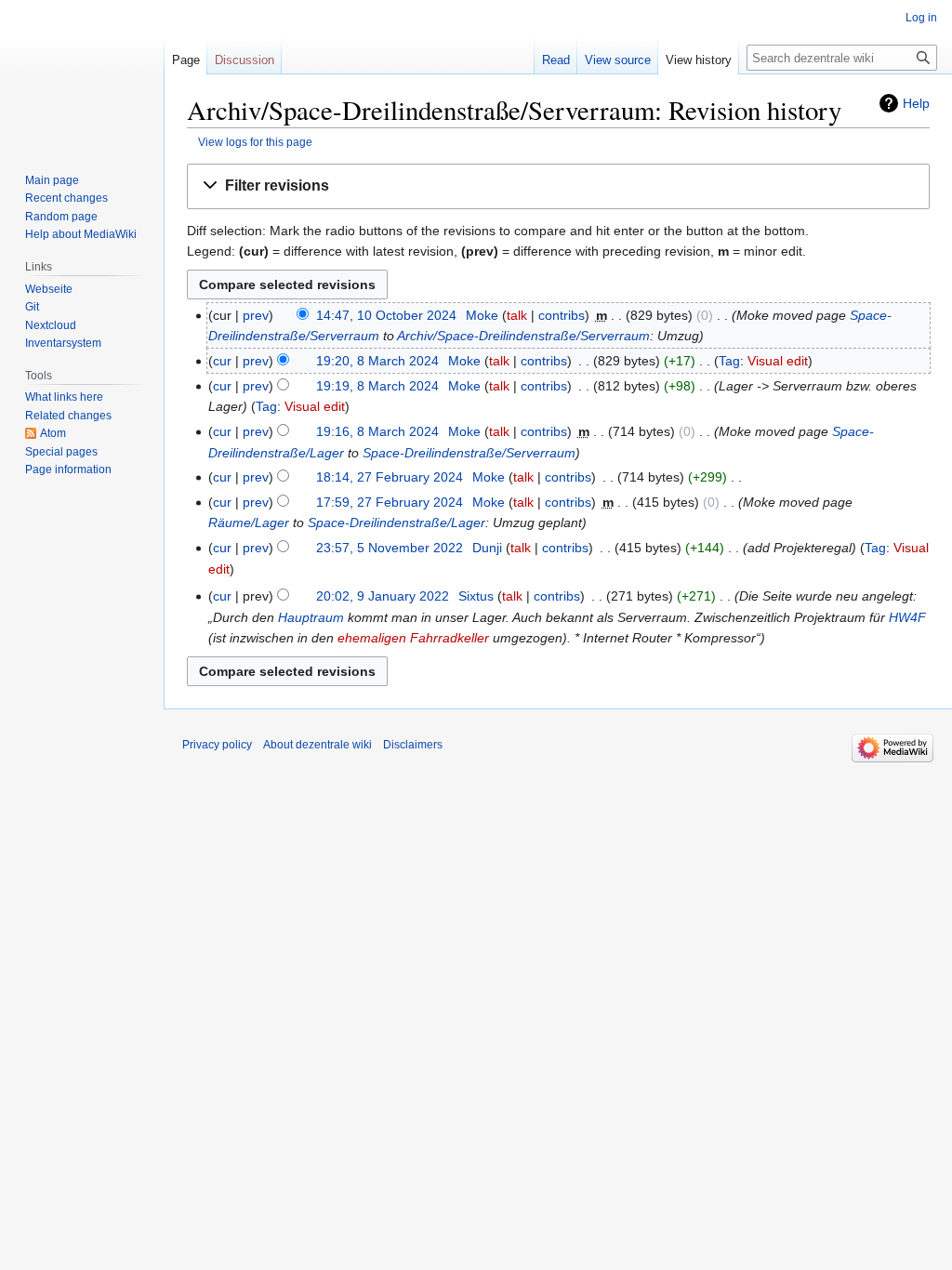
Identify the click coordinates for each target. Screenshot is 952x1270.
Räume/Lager (248, 522)
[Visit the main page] (81, 74)
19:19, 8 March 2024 (377, 385)
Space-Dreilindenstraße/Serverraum (469, 452)
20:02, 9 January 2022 (382, 596)
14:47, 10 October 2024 (386, 315)
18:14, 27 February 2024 (389, 477)
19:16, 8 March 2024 (377, 431)
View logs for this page (255, 142)
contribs (561, 315)
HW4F (907, 617)
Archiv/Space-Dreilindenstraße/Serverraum (523, 335)
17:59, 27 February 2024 (389, 502)
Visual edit (777, 360)
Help (916, 103)
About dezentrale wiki (317, 744)
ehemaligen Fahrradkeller (413, 637)
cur (222, 360)
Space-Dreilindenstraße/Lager (396, 522)
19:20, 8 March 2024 (377, 360)
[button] (558, 186)
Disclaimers (413, 744)
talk (517, 315)
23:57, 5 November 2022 (389, 547)
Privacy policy (217, 744)
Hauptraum (311, 617)
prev (256, 315)
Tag (729, 360)
